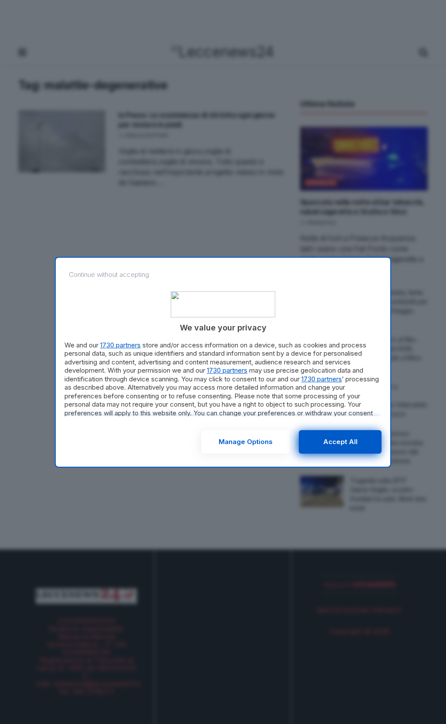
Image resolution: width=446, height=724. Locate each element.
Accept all (340, 442)
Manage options (246, 442)
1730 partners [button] (120, 345)
